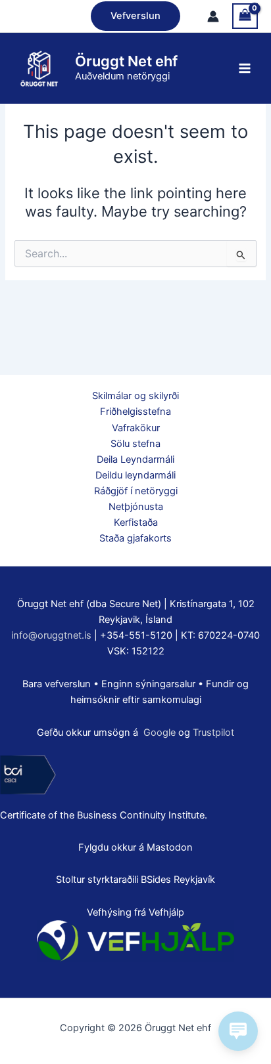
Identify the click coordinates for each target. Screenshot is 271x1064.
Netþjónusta (136, 507)
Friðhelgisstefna (135, 411)
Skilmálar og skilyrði (135, 396)
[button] (135, 16)
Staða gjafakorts (135, 538)
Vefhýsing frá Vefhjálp (135, 912)
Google (159, 732)
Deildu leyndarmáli (135, 475)
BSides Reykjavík (178, 879)
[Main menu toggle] (245, 68)
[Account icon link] (213, 16)
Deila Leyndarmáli (135, 459)
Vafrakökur (136, 428)
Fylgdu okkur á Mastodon (135, 847)
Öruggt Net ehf (126, 61)
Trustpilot (213, 732)
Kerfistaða (136, 522)
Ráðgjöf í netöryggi (136, 491)
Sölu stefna (135, 444)
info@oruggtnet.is (51, 635)
